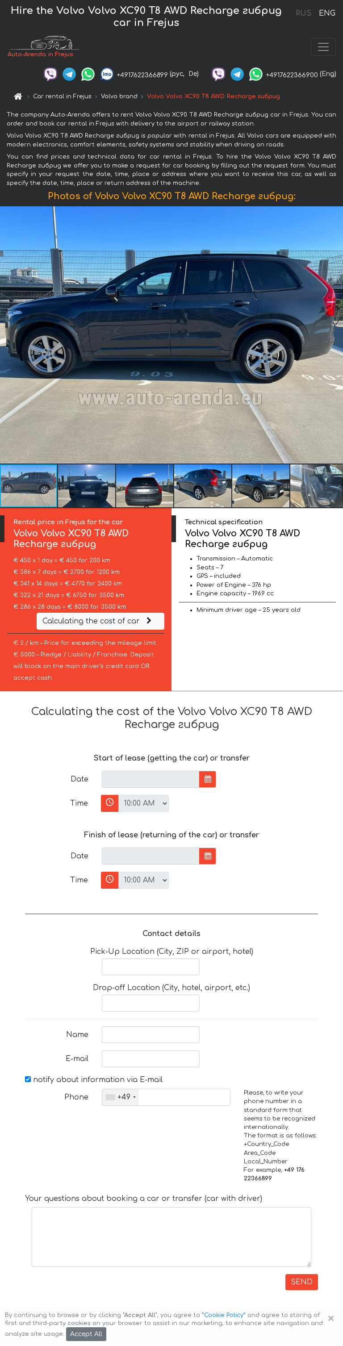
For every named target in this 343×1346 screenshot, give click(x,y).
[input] (151, 779)
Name (77, 1035)
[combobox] (120, 1097)
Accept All (86, 1334)
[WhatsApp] (87, 74)
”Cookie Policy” (224, 1315)
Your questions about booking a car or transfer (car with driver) (143, 1199)
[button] (87, 486)
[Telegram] (69, 74)
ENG (327, 13)
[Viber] (50, 74)
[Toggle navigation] (323, 47)
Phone (76, 1097)
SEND (302, 1282)
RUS (303, 13)
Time (79, 803)
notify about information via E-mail (97, 1080)
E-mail (77, 1059)
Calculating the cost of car (92, 621)
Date (79, 779)
